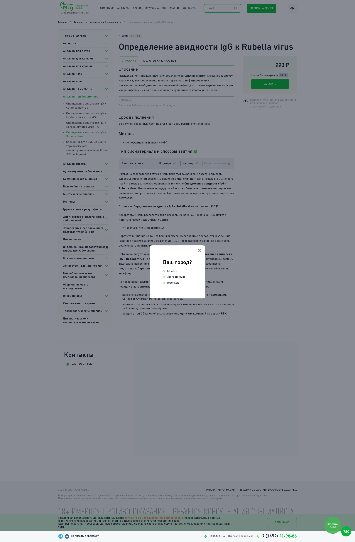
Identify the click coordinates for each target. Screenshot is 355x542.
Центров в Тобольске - (242, 536)
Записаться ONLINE (333, 526)
